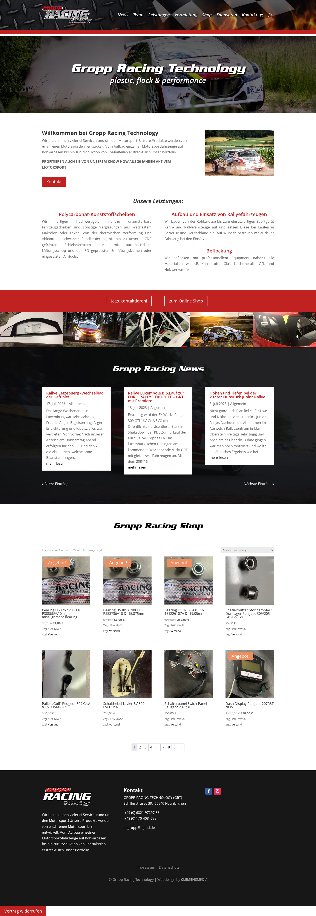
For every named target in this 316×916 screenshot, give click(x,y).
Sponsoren (226, 15)
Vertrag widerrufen (23, 911)
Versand (53, 634)
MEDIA (194, 879)
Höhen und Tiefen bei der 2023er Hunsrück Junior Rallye (237, 394)
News (123, 15)
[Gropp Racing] (94, 346)
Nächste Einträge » (259, 483)
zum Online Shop (186, 301)
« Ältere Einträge (55, 483)
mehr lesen (55, 463)
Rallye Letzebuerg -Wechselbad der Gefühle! (75, 394)
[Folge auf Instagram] (217, 791)
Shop (207, 15)
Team (138, 15)
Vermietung (186, 15)
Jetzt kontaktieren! (129, 301)
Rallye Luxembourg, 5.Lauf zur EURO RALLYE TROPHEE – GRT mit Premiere (156, 396)
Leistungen (159, 15)
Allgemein (77, 403)
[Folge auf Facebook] (208, 791)
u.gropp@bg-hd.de (139, 827)
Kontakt (249, 15)
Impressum (146, 867)
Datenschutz (169, 867)
